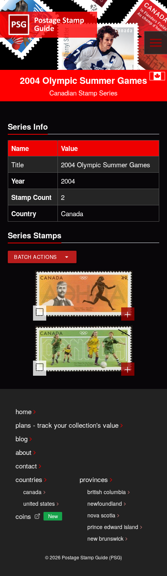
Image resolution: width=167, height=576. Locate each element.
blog (22, 438)
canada (32, 492)
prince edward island (112, 527)
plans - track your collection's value (67, 425)
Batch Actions (35, 256)
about (23, 452)
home (23, 411)
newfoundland (104, 503)
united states (39, 503)
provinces (94, 479)
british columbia (106, 492)
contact (26, 465)
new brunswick (105, 538)
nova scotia (101, 515)
